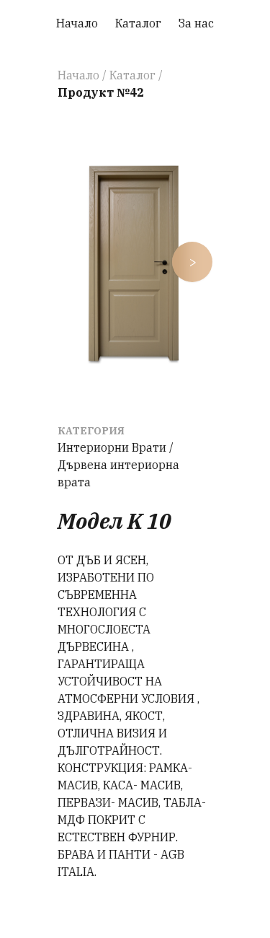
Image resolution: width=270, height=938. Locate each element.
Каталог (138, 23)
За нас (196, 23)
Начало (77, 23)
